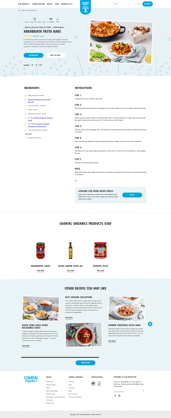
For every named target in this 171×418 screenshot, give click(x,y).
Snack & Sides (51, 385)
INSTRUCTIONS (33, 55)
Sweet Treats (50, 394)
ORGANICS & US (66, 4)
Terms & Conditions (75, 397)
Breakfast (49, 382)
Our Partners (73, 394)
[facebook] (36, 65)
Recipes (49, 4)
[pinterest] (32, 65)
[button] (150, 324)
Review (42, 36)
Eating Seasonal (38, 4)
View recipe (26, 346)
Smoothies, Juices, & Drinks (55, 397)
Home (19, 10)
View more (40, 270)
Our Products (23, 4)
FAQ (70, 385)
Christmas (49, 400)
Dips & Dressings (51, 391)
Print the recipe (55, 55)
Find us (71, 382)
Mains (48, 388)
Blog (57, 4)
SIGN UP (132, 195)
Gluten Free (50, 403)
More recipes (85, 362)
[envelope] (40, 65)
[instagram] (119, 395)
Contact (71, 388)
